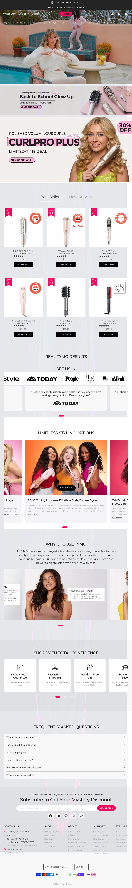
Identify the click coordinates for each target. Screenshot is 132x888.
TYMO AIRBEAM (66, 321)
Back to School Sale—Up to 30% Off (66, 7)
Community (73, 839)
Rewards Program (76, 846)
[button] (19, 256)
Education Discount (77, 842)
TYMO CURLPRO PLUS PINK (23, 321)
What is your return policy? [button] (20, 775)
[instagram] (58, 816)
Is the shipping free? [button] (16, 752)
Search (119, 831)
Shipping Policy (100, 846)
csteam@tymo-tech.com (18, 831)
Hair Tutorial (121, 842)
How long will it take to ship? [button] (21, 745)
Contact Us (98, 831)
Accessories (49, 846)
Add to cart (23, 265)
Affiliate (71, 835)
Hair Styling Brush (52, 831)
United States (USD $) (14, 14)
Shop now (66, 488)
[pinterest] (66, 816)
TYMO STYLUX (108, 251)
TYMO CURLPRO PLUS (23, 251)
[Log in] (119, 14)
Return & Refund (100, 842)
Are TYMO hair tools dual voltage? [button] (23, 767)
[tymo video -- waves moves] (66, 47)
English (36, 14)
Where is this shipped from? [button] (20, 737)
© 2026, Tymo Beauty (62, 884)
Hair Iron (48, 842)
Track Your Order (101, 835)
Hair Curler (49, 835)
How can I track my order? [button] (19, 760)
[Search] (112, 14)
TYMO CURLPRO (65, 251)
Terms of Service (100, 854)
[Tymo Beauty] (66, 150)
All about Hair (122, 835)
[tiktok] (81, 816)
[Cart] (126, 14)
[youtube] (73, 816)
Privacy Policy (99, 850)
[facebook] (50, 816)
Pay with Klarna (75, 850)
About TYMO (74, 831)
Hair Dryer (49, 839)
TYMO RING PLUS (109, 321)
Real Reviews (121, 846)
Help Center (98, 839)
